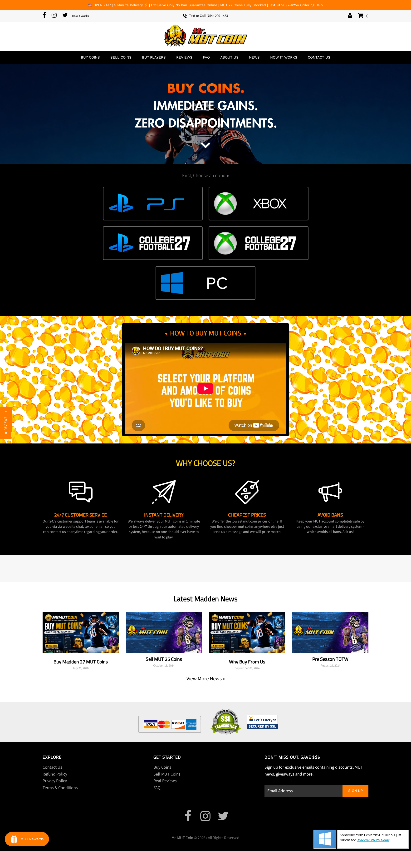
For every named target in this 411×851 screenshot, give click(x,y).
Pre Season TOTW (330, 659)
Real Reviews (165, 781)
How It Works (80, 16)
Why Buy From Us (247, 661)
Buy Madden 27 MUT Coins (81, 661)
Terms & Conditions (60, 788)
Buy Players (154, 57)
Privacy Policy (55, 781)
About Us (229, 57)
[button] (5, 425)
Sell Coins (121, 57)
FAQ (206, 57)
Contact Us (319, 57)
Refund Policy (55, 774)
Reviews (184, 57)
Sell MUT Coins (167, 774)
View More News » (205, 678)
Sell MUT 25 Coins (164, 659)
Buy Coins (90, 57)
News (254, 57)
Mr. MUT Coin (182, 838)
